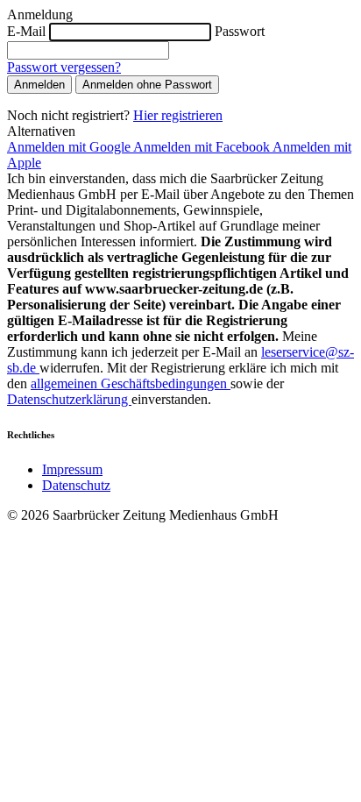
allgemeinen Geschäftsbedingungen (130, 383)
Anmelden (39, 84)
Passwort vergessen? (64, 67)
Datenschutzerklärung (69, 399)
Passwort (240, 31)
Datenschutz (76, 485)
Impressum (72, 469)
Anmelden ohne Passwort (147, 84)
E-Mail (26, 31)
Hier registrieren (178, 115)
